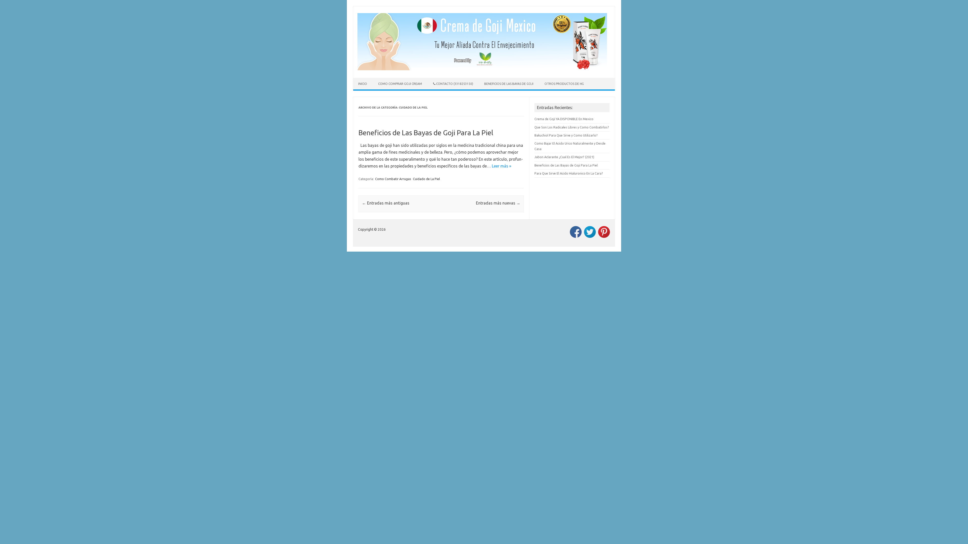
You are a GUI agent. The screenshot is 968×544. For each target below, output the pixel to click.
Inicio (362, 83)
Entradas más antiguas (385, 203)
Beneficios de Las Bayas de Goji (508, 83)
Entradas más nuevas (498, 203)
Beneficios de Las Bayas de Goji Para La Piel (425, 133)
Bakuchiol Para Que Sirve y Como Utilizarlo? (566, 135)
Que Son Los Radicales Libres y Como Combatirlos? (571, 127)
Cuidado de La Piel (426, 179)
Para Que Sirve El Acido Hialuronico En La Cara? (568, 173)
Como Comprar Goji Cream (400, 83)
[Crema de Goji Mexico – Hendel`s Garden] (482, 69)
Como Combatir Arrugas (393, 179)
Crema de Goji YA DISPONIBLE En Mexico (563, 119)
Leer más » (501, 166)
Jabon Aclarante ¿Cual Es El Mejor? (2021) (564, 157)
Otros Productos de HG (564, 83)
